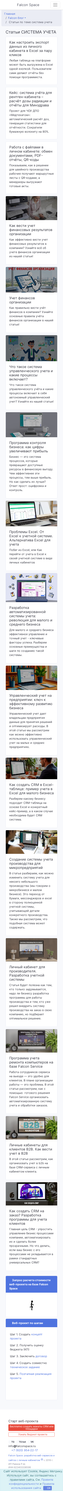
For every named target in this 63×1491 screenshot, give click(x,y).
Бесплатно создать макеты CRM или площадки (31, 1427)
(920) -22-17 (25, 1450)
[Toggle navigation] (55, 4)
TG (13, 1441)
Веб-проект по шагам (27, 1323)
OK (49, 1488)
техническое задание (25, 1367)
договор (41, 1356)
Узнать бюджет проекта (33, 1434)
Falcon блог (16, 18)
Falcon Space (29, 5)
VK (34, 1441)
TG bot (23, 1441)
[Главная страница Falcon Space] (5, 5)
